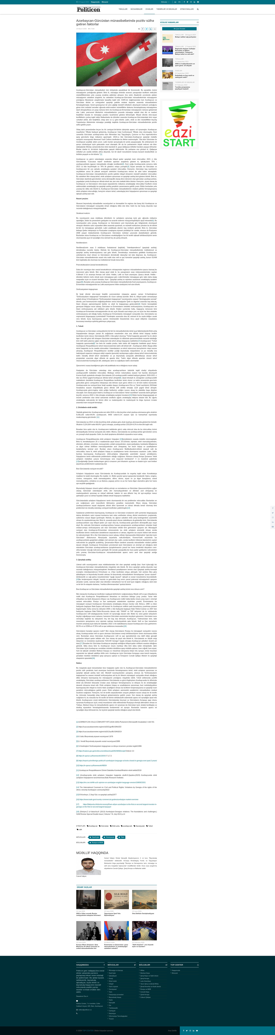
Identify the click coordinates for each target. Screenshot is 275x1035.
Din (110, 1005)
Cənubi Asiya (144, 992)
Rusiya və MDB (97, 842)
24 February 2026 (138, 942)
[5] (82, 282)
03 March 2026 (109, 942)
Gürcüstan (104, 826)
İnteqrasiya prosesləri (116, 994)
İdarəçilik (112, 1002)
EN (179, 2)
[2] (123, 164)
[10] (130, 395)
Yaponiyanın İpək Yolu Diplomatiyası (112, 914)
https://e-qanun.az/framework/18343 (92, 756)
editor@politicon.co (85, 1010)
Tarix (122, 837)
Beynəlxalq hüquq (115, 997)
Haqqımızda (176, 970)
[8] (94, 343)
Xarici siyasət (113, 986)
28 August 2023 (190, 35)
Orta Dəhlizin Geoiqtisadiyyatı (143, 913)
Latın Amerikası (145, 981)
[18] (93, 658)
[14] (128, 508)
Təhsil (150, 826)
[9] (120, 378)
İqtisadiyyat (113, 976)
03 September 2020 (182, 73)
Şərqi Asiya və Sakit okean (149, 976)
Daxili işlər (95, 837)
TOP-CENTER (88, 1031)
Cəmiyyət (112, 1011)
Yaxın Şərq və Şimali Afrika (149, 984)
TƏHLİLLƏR (123, 9)
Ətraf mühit (113, 981)
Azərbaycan (93, 826)
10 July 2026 (80, 911)
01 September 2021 (182, 61)
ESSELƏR (149, 9)
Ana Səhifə (172, 1031)
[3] (128, 166)
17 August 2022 (190, 46)
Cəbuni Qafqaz (145, 997)
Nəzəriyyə (112, 1013)
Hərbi (111, 1000)
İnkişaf (111, 984)
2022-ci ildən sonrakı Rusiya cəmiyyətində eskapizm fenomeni (88, 914)
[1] (101, 154)
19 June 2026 (136, 911)
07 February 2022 (181, 85)
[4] (153, 220)
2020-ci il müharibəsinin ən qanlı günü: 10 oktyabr (185, 64)
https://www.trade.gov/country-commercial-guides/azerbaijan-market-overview (108, 799)
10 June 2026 (81, 942)
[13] (77, 461)
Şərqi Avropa (144, 978)
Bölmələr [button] (164, 2)
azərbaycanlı (127, 826)
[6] (139, 304)
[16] (125, 626)
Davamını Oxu (81, 996)
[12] (121, 439)
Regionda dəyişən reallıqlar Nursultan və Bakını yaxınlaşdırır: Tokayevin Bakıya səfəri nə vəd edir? (185, 51)
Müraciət (175, 973)
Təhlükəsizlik (113, 1008)
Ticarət (111, 1019)
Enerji (111, 978)
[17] (81, 643)
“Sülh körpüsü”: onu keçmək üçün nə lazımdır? (142, 945)
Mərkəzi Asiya (145, 973)
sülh (80, 829)
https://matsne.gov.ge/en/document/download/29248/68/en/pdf (102, 751)
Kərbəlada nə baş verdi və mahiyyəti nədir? (184, 76)
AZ (175, 2)
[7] (139, 341)
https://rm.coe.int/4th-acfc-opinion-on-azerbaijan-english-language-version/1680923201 (112, 782)
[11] (98, 417)
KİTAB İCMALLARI (187, 9)
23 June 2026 (109, 911)
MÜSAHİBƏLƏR (136, 9)
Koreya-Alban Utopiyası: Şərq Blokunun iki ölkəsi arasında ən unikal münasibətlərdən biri (87, 946)
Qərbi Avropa (144, 994)
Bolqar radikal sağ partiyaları (185, 37)
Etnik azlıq (115, 826)
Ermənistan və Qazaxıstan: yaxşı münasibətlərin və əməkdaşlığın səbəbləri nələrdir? (116, 946)
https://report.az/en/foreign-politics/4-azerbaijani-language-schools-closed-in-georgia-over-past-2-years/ (118, 761)
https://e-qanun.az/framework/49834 (93, 765)
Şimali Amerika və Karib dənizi (150, 986)
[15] (77, 579)
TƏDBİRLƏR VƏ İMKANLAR (166, 9)
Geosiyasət (110, 837)
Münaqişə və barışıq (116, 970)
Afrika (142, 970)
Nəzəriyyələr (140, 826)
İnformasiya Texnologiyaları (118, 1016)
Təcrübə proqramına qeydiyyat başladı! (182, 88)
